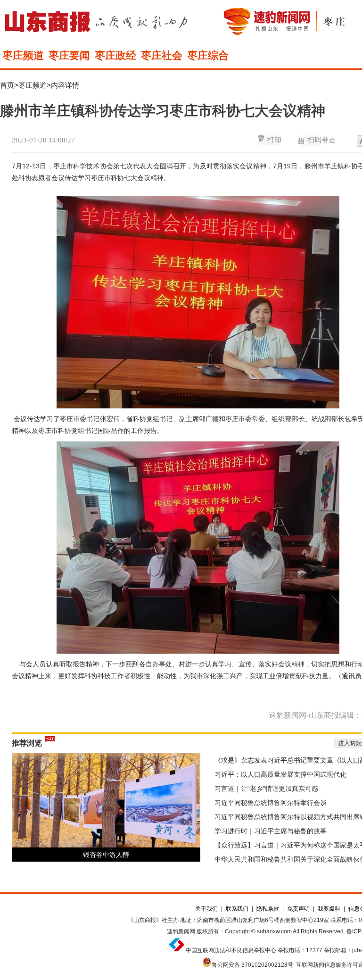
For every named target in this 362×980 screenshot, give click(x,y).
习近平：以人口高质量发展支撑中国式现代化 (280, 774)
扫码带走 (321, 140)
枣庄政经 (115, 55)
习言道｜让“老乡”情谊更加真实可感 (266, 788)
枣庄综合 (208, 55)
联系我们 (237, 908)
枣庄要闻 (69, 55)
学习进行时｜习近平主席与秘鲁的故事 (270, 831)
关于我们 (206, 908)
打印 (274, 140)
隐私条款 (267, 908)
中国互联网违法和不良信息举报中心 (231, 950)
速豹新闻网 (181, 931)
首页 (7, 85)
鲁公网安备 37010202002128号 (252, 965)
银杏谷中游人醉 (106, 854)
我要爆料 (329, 908)
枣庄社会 (161, 55)
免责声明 (298, 908)
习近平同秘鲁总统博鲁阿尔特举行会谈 (270, 802)
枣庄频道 (23, 55)
